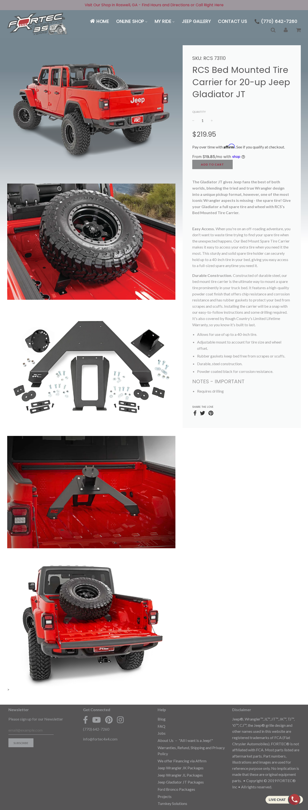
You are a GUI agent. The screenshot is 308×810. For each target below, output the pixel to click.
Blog (162, 719)
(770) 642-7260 (96, 729)
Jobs (162, 733)
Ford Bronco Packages (176, 789)
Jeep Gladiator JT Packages (181, 782)
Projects (165, 796)
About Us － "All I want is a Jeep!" (185, 740)
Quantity (199, 111)
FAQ (161, 726)
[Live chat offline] (284, 799)
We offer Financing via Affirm (182, 761)
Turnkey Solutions (172, 803)
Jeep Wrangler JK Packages (181, 767)
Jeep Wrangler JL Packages (180, 775)
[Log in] (286, 30)
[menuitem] (99, 21)
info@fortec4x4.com (100, 739)
